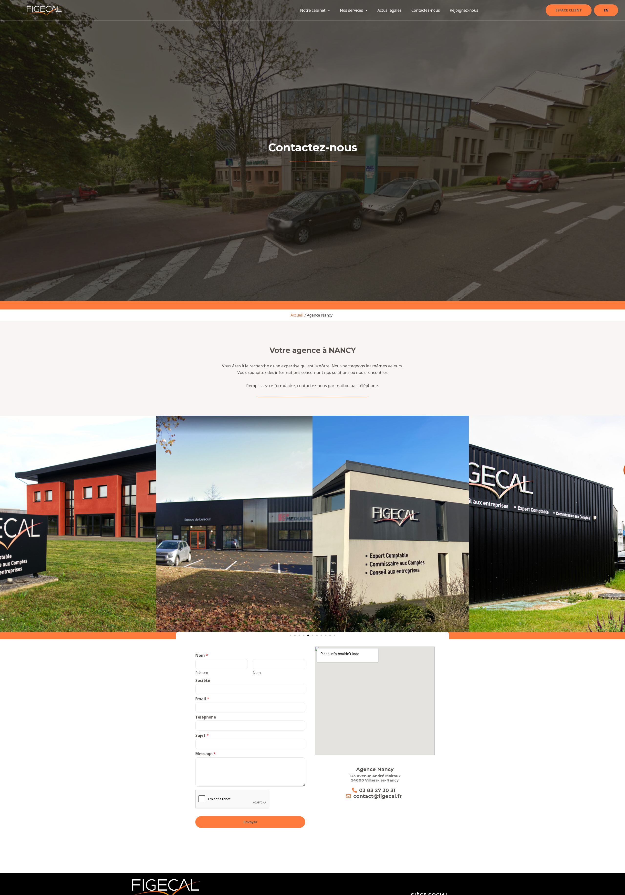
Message (205, 753)
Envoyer (250, 822)
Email (202, 698)
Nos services (351, 10)
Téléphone (205, 717)
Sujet (202, 735)
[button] (315, 10)
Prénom (201, 672)
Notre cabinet (312, 10)
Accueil (297, 315)
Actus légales (389, 10)
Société (202, 680)
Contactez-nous (425, 10)
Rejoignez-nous (464, 10)
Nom (201, 655)
